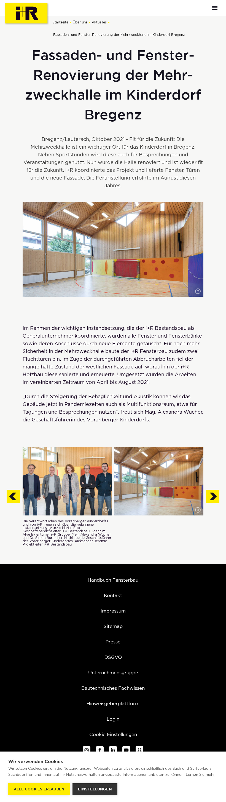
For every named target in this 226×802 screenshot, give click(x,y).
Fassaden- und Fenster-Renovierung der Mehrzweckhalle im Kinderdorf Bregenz (119, 35)
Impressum (113, 611)
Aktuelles (99, 22)
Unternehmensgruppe (113, 672)
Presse (113, 642)
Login (113, 719)
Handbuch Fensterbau (113, 580)
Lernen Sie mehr (200, 774)
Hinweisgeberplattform (113, 703)
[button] (198, 291)
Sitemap (113, 626)
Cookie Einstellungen (113, 734)
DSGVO (113, 657)
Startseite (60, 22)
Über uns (80, 22)
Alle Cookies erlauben (39, 789)
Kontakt (113, 595)
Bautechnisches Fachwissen (113, 688)
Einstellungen (95, 789)
